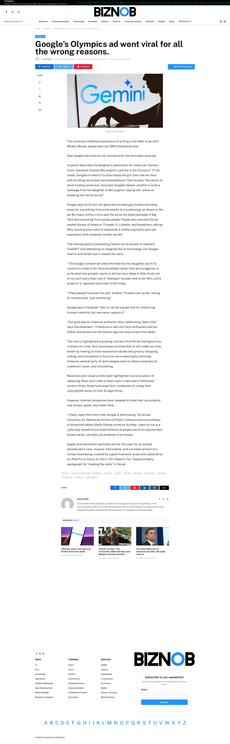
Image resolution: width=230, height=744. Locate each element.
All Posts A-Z (185, 21)
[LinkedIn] (39, 96)
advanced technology (80, 473)
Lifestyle (149, 21)
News (171, 21)
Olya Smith (47, 59)
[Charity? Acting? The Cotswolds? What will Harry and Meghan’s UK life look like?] (115, 536)
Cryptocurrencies (133, 21)
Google (127, 473)
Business (43, 21)
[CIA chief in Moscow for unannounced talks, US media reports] (152, 536)
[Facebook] (39, 82)
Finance (116, 21)
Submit (164, 702)
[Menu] (225, 22)
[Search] (220, 22)
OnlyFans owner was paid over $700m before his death (76, 550)
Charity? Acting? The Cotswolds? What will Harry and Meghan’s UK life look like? (37, 4)
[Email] (39, 109)
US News (80, 477)
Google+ (138, 473)
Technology (78, 21)
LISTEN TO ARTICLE (181, 67)
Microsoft (162, 473)
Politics (104, 21)
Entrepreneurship (60, 21)
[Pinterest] (39, 103)
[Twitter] (39, 89)
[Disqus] (115, 601)
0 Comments (113, 59)
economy (108, 473)
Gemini (118, 473)
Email (145, 689)
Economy (93, 21)
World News (92, 477)
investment (150, 473)
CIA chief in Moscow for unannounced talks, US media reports (150, 552)
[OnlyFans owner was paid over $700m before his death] (77, 536)
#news (65, 473)
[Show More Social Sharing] (95, 66)
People (161, 21)
